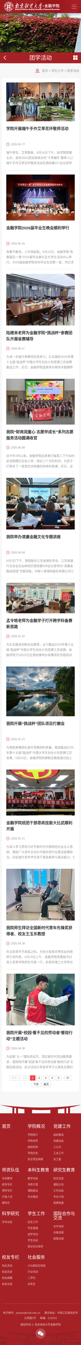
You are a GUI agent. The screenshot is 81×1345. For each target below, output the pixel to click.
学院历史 (33, 1153)
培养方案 (33, 1184)
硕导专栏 (7, 1184)
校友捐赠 (7, 1278)
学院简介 (33, 1134)
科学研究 (10, 1213)
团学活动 (73, 70)
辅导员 (6, 1203)
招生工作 (33, 1222)
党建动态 (58, 1141)
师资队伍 (10, 1170)
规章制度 (58, 1203)
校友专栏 (10, 1257)
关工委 (57, 1159)
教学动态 (33, 1178)
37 (67, 1077)
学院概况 (36, 1126)
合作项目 (58, 1226)
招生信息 (58, 1178)
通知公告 (58, 1184)
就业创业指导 (35, 1246)
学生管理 (33, 1228)
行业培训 (33, 1271)
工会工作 (58, 1153)
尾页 (46, 1084)
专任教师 (7, 1178)
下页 (36, 1084)
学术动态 (7, 1222)
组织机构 (33, 1147)
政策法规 (58, 1238)
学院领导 (33, 1141)
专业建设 (33, 1196)
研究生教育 (64, 1170)
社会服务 (36, 1257)
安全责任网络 (35, 1159)
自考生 (31, 1284)
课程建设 (33, 1190)
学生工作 (57, 70)
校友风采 (7, 1271)
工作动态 (58, 1190)
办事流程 (58, 1232)
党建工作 (62, 1126)
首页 (45, 70)
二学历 (31, 1278)
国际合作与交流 (64, 1215)
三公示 (57, 1147)
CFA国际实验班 (37, 1265)
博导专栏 (7, 1190)
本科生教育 (38, 1170)
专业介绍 (58, 1196)
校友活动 (7, 1265)
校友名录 (7, 1284)
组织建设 (58, 1134)
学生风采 (33, 1240)
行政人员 (7, 1196)
